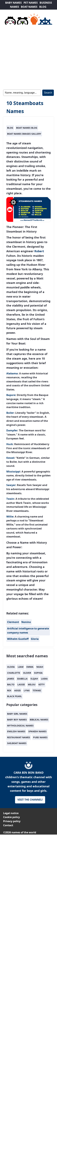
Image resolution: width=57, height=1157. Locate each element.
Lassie (21, 684)
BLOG (42, 7)
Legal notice (11, 813)
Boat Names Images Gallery (24, 133)
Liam (20, 666)
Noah (39, 666)
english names (16, 731)
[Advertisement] (28, 56)
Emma (29, 666)
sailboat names (16, 743)
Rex (9, 690)
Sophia (38, 672)
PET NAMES (31, 2)
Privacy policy (11, 821)
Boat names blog (26, 127)
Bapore (10, 395)
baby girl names (17, 713)
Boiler (10, 413)
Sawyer (11, 485)
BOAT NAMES (29, 7)
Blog (10, 127)
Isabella (22, 678)
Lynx (27, 690)
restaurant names (18, 737)
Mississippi (13, 471)
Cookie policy (11, 817)
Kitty (41, 684)
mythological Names (20, 725)
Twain (10, 498)
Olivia (11, 666)
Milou (31, 684)
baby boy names (17, 719)
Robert (39, 251)
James (10, 678)
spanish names (37, 731)
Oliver (27, 672)
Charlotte (13, 672)
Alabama (12, 373)
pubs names (40, 737)
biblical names (39, 719)
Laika (44, 678)
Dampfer (11, 430)
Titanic (37, 690)
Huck (9, 444)
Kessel (10, 458)
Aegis (17, 690)
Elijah (34, 678)
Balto (10, 684)
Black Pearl (14, 696)
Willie (9, 516)
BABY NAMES (13, 2)
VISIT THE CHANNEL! (30, 799)
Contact (8, 825)
